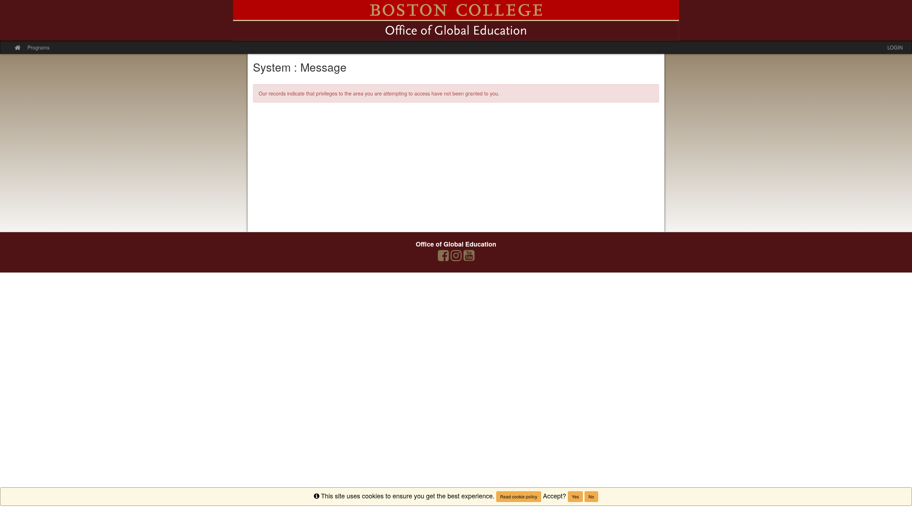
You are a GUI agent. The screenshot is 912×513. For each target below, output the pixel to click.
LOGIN (895, 47)
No (591, 496)
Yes (575, 496)
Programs (38, 47)
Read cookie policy (518, 496)
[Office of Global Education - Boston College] (456, 20)
